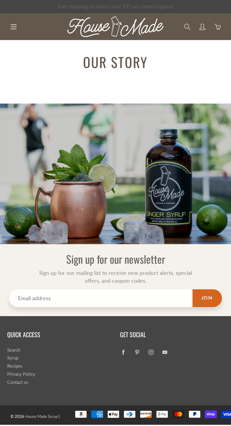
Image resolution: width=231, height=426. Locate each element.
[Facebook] (123, 352)
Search (13, 350)
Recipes (15, 365)
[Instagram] (151, 352)
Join (207, 297)
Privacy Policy (21, 374)
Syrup (12, 357)
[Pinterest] (137, 352)
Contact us (17, 382)
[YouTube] (164, 352)
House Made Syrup (41, 416)
